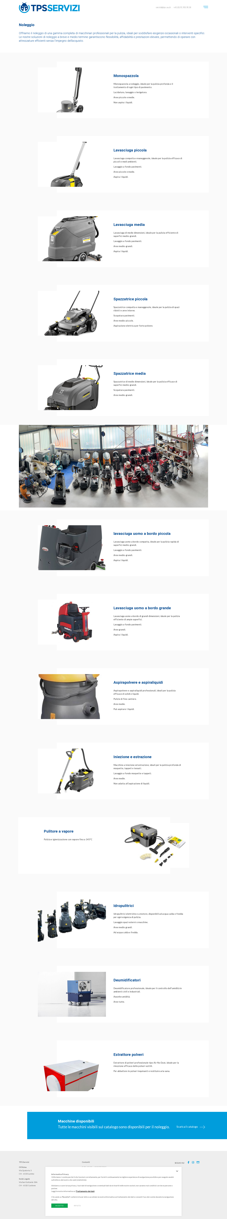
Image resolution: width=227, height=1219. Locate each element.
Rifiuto (77, 1206)
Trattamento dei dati (85, 1191)
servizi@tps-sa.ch (163, 7)
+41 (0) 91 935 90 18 (182, 7)
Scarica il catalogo (187, 1126)
